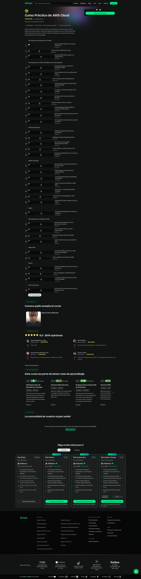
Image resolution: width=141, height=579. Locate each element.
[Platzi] (28, 3)
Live (95, 3)
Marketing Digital (41, 523)
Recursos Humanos (66, 541)
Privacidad (110, 533)
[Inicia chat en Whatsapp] (136, 571)
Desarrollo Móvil (41, 534)
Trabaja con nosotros (95, 531)
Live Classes (92, 523)
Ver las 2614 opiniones (31, 365)
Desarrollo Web (41, 520)
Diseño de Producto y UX (43, 531)
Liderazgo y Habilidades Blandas (69, 527)
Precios (106, 3)
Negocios (63, 538)
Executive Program (94, 528)
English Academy (65, 520)
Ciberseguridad (41, 527)
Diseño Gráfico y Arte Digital (68, 534)
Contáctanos (111, 523)
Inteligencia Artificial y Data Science (70, 523)
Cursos (76, 3)
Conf (99, 3)
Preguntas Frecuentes (113, 520)
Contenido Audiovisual (67, 531)
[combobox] (53, 3)
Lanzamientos (93, 526)
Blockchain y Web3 (42, 541)
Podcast (91, 534)
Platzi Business (93, 520)
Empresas (83, 3)
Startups (63, 545)
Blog (89, 3)
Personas (63, 450)
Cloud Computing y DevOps (44, 549)
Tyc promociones (112, 535)
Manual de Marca (94, 541)
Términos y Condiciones (114, 530)
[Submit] (36, 3)
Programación (41, 538)
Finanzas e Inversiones (43, 545)
